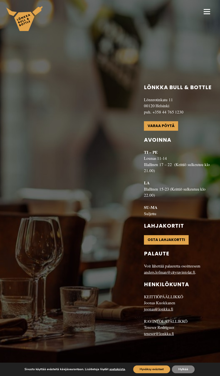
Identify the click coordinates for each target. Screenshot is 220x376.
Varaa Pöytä (161, 125)
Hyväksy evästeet (152, 369)
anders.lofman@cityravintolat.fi (169, 272)
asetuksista (117, 369)
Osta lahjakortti (166, 239)
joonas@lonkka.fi (158, 309)
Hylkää (183, 369)
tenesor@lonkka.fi (159, 333)
